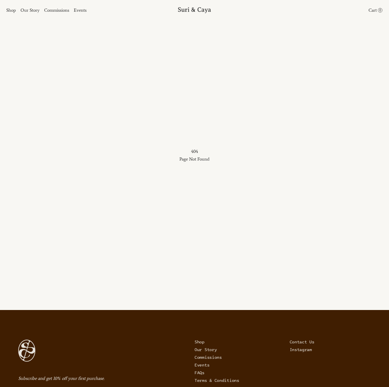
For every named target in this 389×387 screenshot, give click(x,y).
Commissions (208, 357)
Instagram (301, 349)
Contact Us (302, 342)
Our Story (206, 349)
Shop (199, 342)
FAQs (199, 372)
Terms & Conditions (217, 380)
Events (202, 365)
